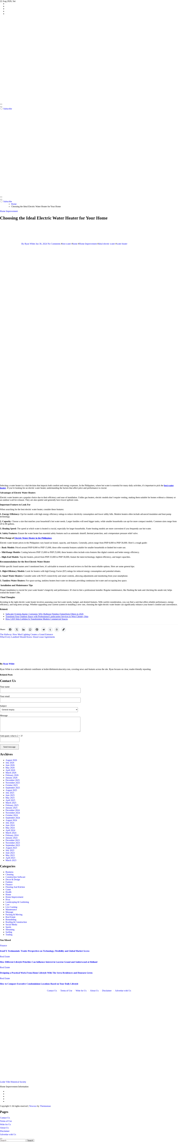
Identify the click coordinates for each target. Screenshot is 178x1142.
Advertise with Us (123, 990)
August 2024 (11, 820)
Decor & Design (13, 879)
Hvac (8, 899)
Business (9, 872)
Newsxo (33, 1106)
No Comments (54, 244)
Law (8, 904)
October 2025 (12, 785)
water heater (122, 244)
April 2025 (10, 800)
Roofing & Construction (16, 922)
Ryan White (8, 664)
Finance (9, 884)
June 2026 (10, 765)
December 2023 (13, 840)
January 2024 (11, 838)
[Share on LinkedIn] (23, 629)
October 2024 (12, 815)
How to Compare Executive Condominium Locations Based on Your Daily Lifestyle (39, 984)
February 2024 (12, 835)
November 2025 (13, 783)
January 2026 (11, 777)
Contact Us (52, 990)
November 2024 (13, 813)
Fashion (9, 882)
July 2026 (10, 762)
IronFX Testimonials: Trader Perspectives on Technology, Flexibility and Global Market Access (44, 951)
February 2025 (12, 805)
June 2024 (10, 825)
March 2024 (11, 833)
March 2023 (11, 860)
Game (8, 889)
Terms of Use (66, 990)
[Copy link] (63, 629)
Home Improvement (9, 211)
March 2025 (11, 803)
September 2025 (13, 788)
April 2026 (10, 770)
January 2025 (11, 808)
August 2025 (11, 790)
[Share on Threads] (57, 629)
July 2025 (10, 793)
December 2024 (13, 810)
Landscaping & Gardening (17, 902)
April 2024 (10, 830)
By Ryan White (28, 244)
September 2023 (13, 845)
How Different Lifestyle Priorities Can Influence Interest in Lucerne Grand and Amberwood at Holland (48, 962)
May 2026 (10, 767)
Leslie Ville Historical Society (13, 1082)
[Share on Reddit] (43, 629)
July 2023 (10, 850)
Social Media (11, 924)
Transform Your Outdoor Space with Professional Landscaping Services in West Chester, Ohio (47, 616)
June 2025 (10, 795)
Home (8, 894)
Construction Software (15, 877)
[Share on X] (16, 629)
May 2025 (10, 798)
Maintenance (11, 909)
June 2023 (10, 853)
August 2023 (11, 848)
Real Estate (10, 917)
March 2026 (11, 772)
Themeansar (45, 1106)
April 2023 (10, 858)
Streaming (10, 929)
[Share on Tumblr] (50, 629)
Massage (9, 912)
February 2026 (12, 775)
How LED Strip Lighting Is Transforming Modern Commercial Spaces (37, 619)
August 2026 (11, 760)
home (75, 244)
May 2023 (10, 855)
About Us (94, 990)
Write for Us (81, 990)
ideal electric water (106, 244)
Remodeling (11, 919)
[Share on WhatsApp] (30, 629)
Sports (8, 927)
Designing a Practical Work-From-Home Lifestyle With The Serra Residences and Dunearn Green (46, 973)
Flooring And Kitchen (15, 887)
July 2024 (10, 823)
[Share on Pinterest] (36, 629)
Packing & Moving (14, 914)
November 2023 (13, 843)
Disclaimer (107, 990)
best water (66, 244)
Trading (9, 934)
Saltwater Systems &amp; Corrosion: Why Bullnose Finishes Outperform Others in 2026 (44, 614)
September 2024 (13, 818)
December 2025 (13, 780)
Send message (9, 747)
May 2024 (10, 828)
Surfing (9, 932)
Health (8, 892)
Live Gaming (11, 907)
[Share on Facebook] (10, 629)
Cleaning (9, 874)
